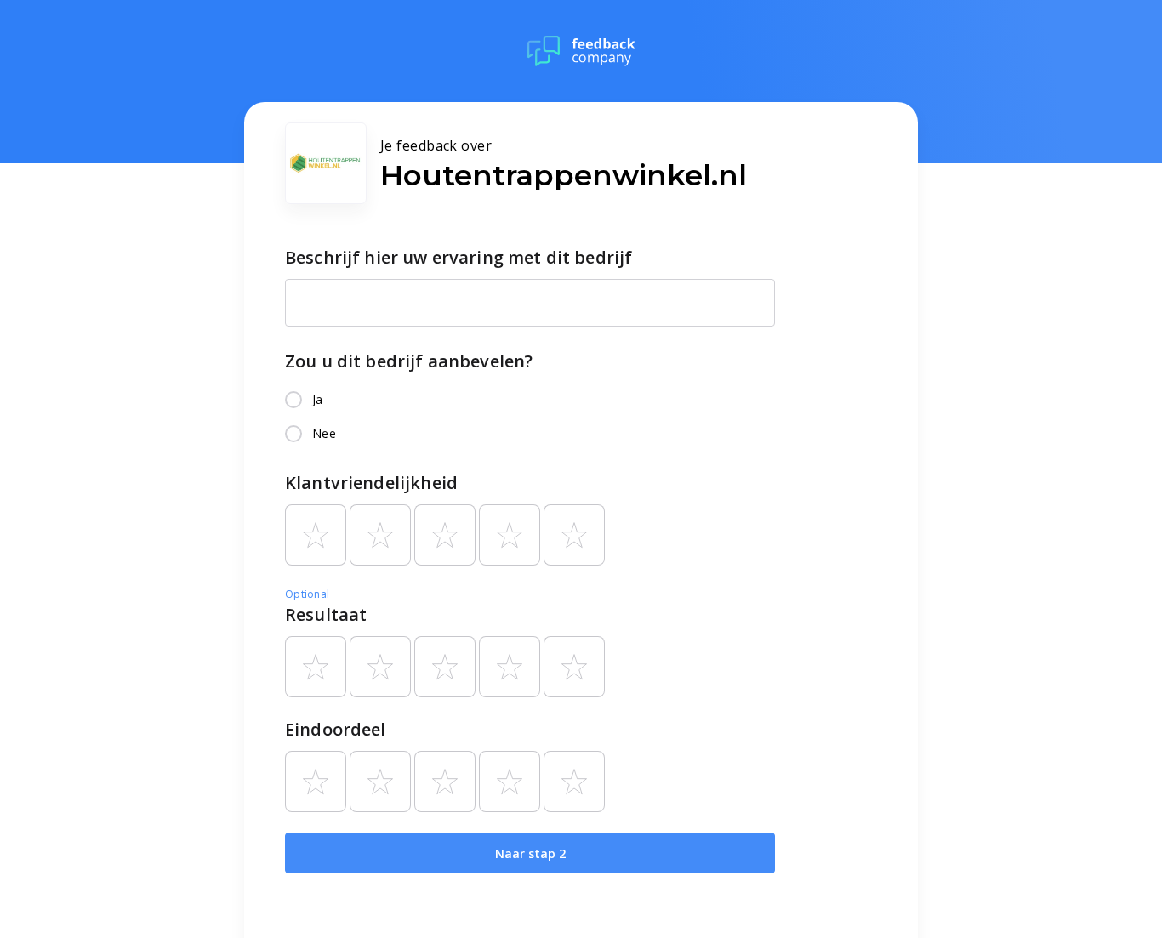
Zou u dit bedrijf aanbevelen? (409, 361)
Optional (307, 594)
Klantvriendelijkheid (371, 482)
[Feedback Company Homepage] (581, 51)
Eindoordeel (335, 729)
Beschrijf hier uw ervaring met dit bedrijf (458, 257)
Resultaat (326, 614)
